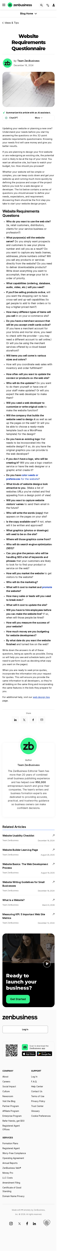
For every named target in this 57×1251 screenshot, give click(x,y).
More (37, 118)
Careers (6, 1082)
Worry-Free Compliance (14, 1153)
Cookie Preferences (41, 1116)
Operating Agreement (13, 1158)
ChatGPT (13, 118)
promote (47, 587)
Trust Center (37, 1106)
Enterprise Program (12, 1116)
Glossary (35, 1111)
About (5, 1077)
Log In (25, 1029)
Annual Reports (9, 1163)
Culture (6, 1091)
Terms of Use (37, 1096)
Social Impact (9, 1087)
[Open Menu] (3, 5)
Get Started (18, 999)
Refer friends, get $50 (13, 1121)
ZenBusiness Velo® (11, 1168)
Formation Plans (10, 1144)
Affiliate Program (10, 1111)
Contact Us (36, 1091)
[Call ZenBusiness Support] (48, 5)
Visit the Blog (8, 1101)
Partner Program (10, 1106)
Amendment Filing (11, 1183)
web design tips (41, 697)
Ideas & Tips (12, 23)
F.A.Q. (34, 1082)
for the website (29, 479)
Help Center (37, 1087)
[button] (47, 964)
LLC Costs (7, 1178)
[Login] (54, 6)
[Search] (41, 5)
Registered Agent (11, 1148)
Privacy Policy (38, 1101)
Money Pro (7, 1173)
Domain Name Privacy (13, 1196)
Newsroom (7, 1096)
